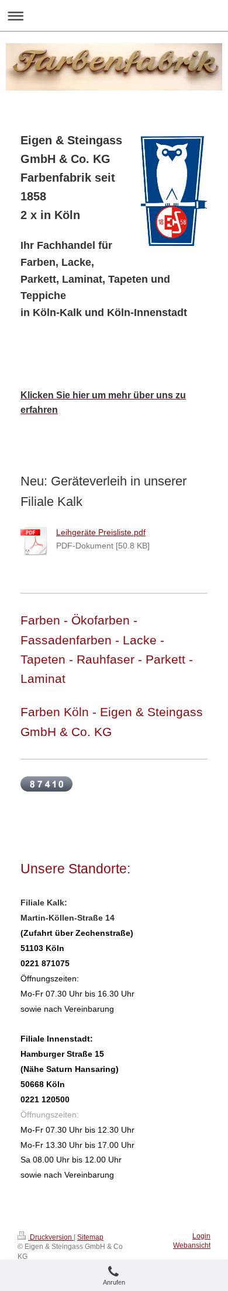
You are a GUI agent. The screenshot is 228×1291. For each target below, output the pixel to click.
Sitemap (90, 1237)
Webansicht (191, 1245)
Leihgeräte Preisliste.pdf (101, 532)
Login (201, 1236)
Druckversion (51, 1237)
